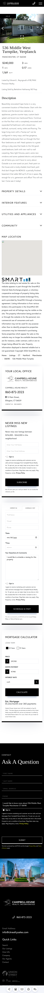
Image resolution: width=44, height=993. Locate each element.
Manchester (37, 355)
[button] (4, 28)
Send (22, 840)
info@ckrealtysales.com (15, 932)
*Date (7, 533)
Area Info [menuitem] (6, 952)
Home (4, 355)
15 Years (22, 648)
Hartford (26, 355)
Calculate (22, 692)
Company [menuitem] (6, 955)
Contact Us (9, 404)
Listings (12, 355)
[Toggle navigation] (40, 3)
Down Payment (11, 667)
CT (19, 355)
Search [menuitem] (5, 945)
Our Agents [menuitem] (7, 959)
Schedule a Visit (30, 508)
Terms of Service (15, 619)
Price (7, 657)
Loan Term (10, 643)
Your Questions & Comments (16, 553)
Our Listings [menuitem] (7, 948)
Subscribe (22, 482)
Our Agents (17, 404)
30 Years (12, 648)
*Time (7, 543)
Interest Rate (11, 677)
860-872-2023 (14, 392)
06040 (7, 359)
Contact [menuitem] (5, 962)
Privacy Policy (20, 473)
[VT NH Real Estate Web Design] (22, 974)
